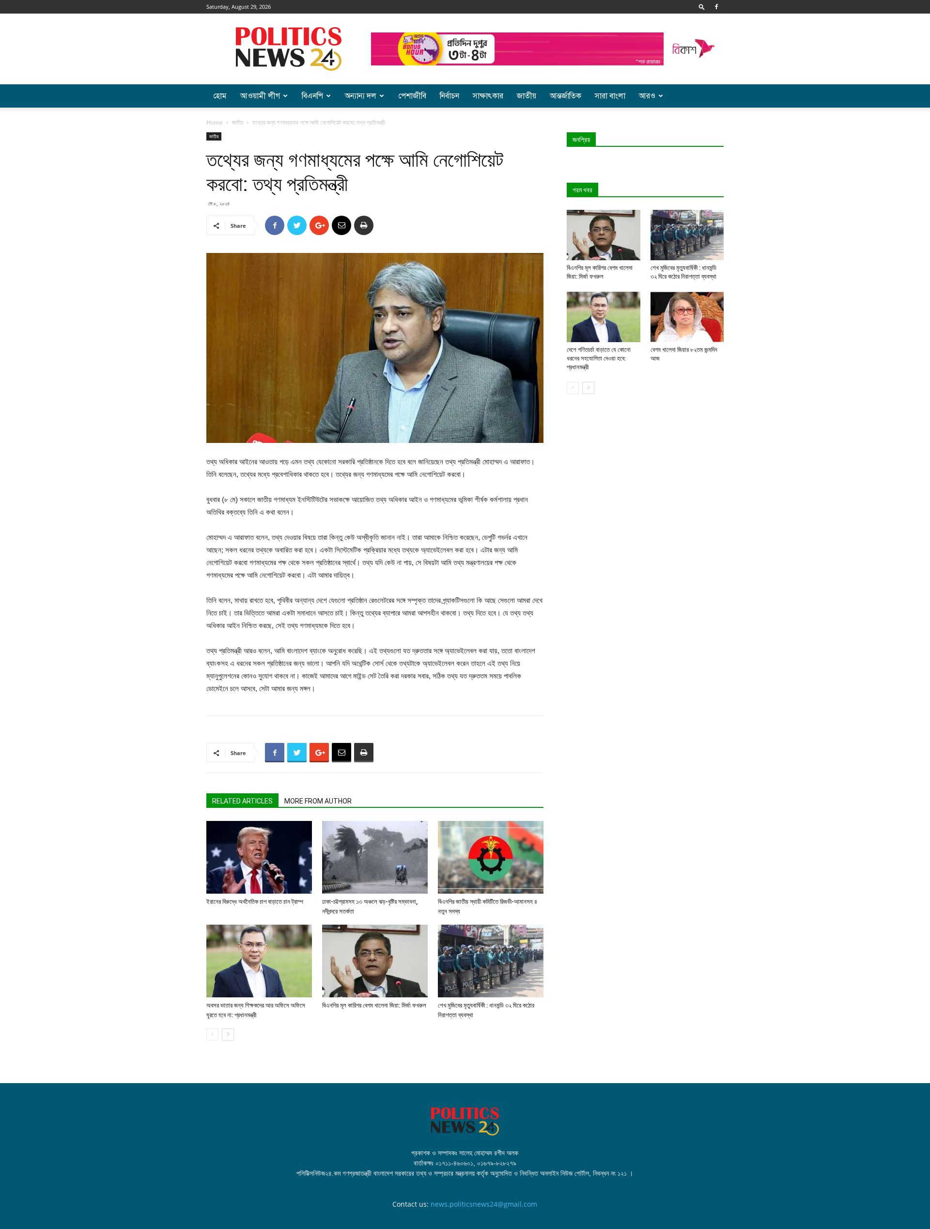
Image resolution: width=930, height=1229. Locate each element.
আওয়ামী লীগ (260, 96)
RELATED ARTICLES (242, 801)
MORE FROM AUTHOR (318, 801)
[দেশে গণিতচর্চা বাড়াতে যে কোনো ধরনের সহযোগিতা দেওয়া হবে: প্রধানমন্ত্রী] (603, 317)
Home (214, 122)
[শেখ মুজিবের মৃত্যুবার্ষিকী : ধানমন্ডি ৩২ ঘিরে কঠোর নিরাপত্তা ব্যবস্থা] (490, 961)
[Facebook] (716, 7)
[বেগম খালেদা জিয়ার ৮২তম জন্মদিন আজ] (687, 317)
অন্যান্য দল (360, 96)
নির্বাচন (449, 96)
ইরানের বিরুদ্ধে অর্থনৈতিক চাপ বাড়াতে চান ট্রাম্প (254, 901)
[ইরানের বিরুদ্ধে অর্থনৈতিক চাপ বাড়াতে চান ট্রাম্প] (259, 857)
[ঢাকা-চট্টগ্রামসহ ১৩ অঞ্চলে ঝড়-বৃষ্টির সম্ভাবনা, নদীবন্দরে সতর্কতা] (375, 857)
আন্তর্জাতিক (565, 96)
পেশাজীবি (412, 96)
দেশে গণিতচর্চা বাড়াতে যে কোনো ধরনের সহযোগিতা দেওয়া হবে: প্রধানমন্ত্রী (599, 358)
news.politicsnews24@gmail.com (484, 1204)
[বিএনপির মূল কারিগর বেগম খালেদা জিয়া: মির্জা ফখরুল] (375, 961)
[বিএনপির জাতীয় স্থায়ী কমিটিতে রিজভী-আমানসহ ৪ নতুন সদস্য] (490, 857)
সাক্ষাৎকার (488, 96)
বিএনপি (312, 96)
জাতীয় (526, 96)
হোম (220, 96)
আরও (647, 96)
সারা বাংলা (610, 96)
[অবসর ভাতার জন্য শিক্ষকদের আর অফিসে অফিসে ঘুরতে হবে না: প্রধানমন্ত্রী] (259, 961)
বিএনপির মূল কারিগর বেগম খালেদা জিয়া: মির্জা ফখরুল (374, 1005)
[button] (702, 6)
